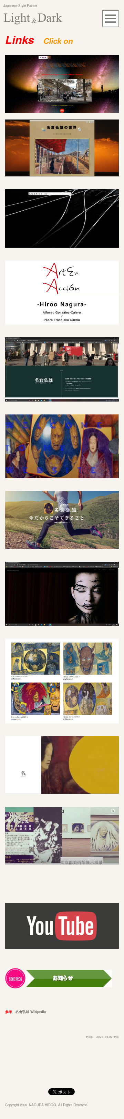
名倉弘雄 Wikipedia (31, 1011)
